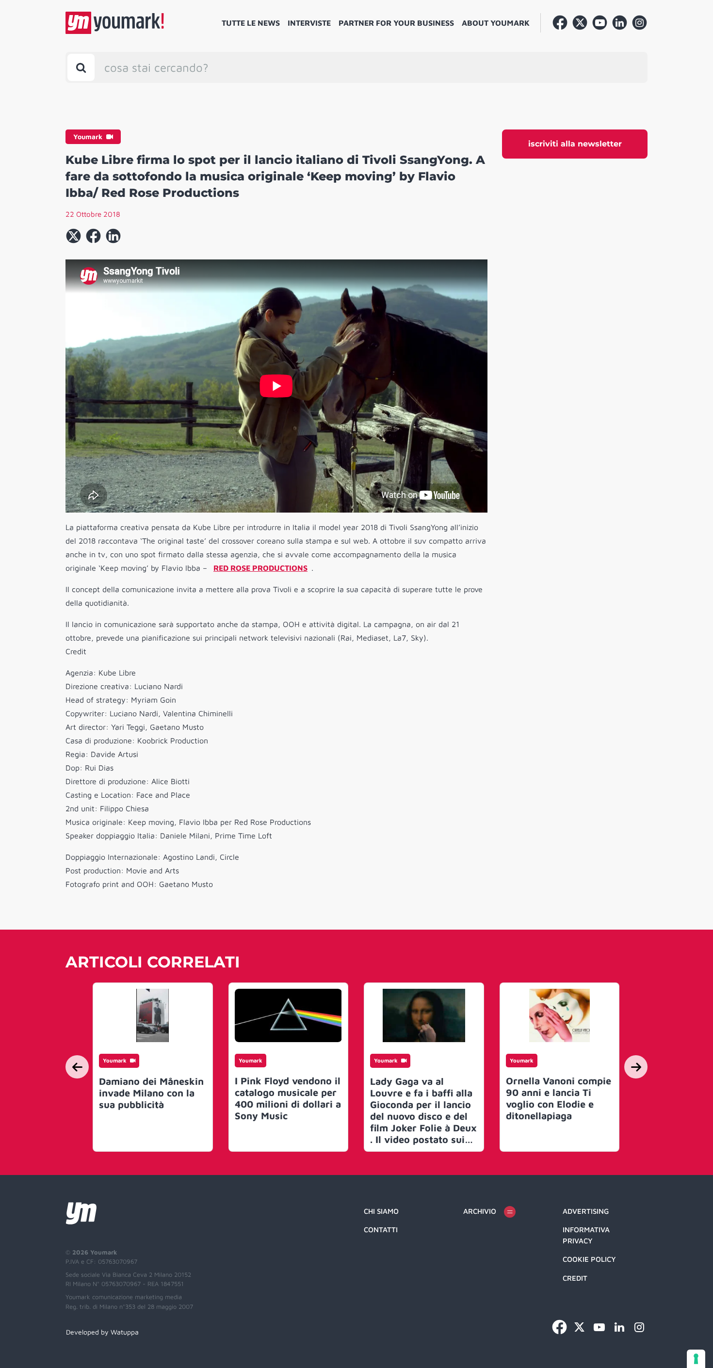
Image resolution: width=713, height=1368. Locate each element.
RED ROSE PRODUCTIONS (260, 567)
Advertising (586, 1211)
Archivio (479, 1211)
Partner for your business (396, 22)
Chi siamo (381, 1211)
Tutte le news (251, 22)
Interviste (309, 22)
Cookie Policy (589, 1259)
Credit (575, 1278)
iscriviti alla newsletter (575, 143)
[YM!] (114, 23)
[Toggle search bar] (81, 67)
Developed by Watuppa (102, 1332)
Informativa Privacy (586, 1235)
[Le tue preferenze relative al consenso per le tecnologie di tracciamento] (696, 1359)
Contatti (381, 1229)
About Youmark (496, 22)
